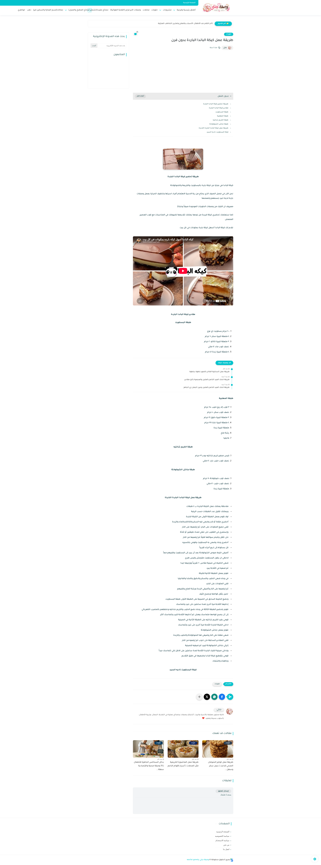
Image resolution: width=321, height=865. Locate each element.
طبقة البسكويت (221, 112)
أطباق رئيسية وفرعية (186, 10)
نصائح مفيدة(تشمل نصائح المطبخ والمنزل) (88, 10)
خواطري (21, 10)
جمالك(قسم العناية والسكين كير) (48, 10)
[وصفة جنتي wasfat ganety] (216, 7)
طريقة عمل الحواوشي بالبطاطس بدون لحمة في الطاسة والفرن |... (184, 24)
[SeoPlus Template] (231, 860)
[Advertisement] (183, 71)
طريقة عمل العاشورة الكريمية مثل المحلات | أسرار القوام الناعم (183, 764)
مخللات (146, 10)
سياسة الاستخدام (222, 840)
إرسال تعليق (223, 791)
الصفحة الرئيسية (189, 3)
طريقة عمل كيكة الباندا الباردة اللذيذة (213, 128)
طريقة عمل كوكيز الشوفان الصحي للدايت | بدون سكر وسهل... (220, 766)
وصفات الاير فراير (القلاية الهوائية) (125, 10)
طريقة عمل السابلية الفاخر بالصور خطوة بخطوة (209, 372)
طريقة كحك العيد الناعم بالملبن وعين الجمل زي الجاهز (206, 388)
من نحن (226, 845)
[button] (222, 697)
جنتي (225, 48)
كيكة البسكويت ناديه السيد (217, 132)
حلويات (154, 10)
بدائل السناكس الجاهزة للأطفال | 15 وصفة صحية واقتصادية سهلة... (149, 766)
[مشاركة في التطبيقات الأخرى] (199, 697)
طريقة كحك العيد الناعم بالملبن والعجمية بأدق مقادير (206, 380)
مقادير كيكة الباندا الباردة (218, 108)
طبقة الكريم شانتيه (220, 120)
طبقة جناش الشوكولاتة (218, 124)
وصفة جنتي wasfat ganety (198, 860)
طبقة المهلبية (222, 116)
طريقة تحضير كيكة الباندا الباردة (215, 104)
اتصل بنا (226, 849)
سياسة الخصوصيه (222, 836)
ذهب (29, 10)
